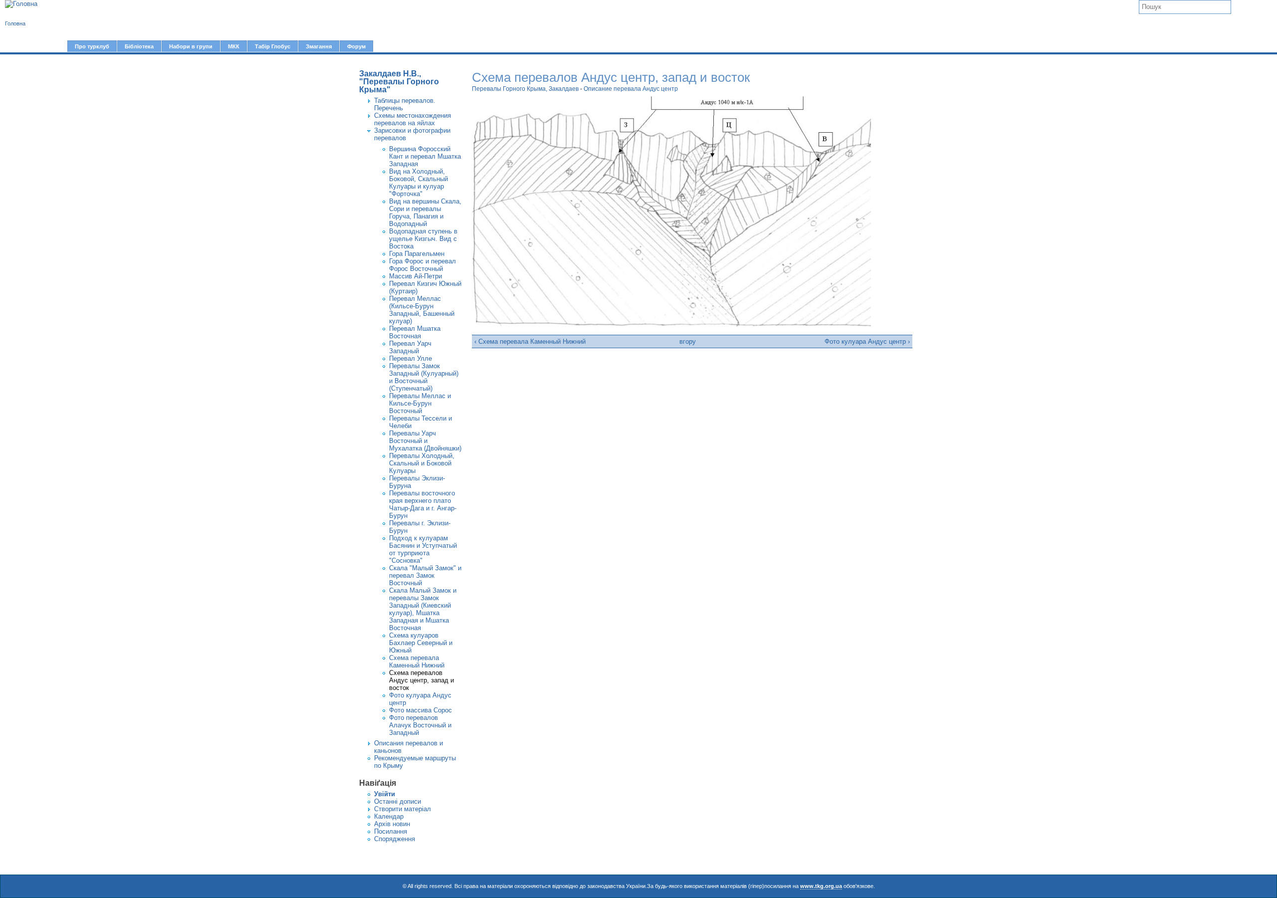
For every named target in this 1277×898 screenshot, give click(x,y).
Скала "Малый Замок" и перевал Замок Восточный (425, 575)
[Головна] (21, 4)
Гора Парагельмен (416, 253)
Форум (356, 46)
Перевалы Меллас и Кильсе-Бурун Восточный (420, 403)
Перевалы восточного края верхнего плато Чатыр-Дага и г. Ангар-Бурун (422, 504)
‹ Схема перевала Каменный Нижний (530, 341)
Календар (389, 816)
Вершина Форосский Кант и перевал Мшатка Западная (425, 156)
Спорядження (394, 839)
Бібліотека (139, 46)
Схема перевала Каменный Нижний (416, 661)
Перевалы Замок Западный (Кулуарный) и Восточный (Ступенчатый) (423, 377)
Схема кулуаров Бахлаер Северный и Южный (420, 643)
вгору (687, 341)
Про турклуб (92, 46)
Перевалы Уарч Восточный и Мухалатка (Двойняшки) (425, 441)
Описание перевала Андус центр (631, 88)
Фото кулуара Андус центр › (867, 341)
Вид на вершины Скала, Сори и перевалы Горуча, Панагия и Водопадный (425, 212)
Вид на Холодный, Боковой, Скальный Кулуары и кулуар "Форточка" (418, 183)
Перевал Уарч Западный (410, 347)
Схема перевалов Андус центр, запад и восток (421, 680)
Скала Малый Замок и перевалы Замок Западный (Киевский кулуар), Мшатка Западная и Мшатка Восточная (422, 609)
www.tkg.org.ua (821, 886)
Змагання (319, 46)
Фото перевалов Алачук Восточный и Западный (420, 725)
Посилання (390, 831)
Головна (15, 23)
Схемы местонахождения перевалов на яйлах (412, 119)
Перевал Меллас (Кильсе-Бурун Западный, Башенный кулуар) (421, 310)
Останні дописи (397, 801)
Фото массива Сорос (420, 710)
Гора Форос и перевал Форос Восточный (422, 264)
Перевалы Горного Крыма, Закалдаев (525, 88)
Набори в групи (191, 46)
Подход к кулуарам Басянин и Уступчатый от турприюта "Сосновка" (423, 549)
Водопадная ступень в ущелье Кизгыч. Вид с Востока (423, 238)
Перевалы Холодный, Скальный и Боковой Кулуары (421, 463)
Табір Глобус (272, 46)
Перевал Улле (410, 358)
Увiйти (384, 794)
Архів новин (392, 824)
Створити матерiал (402, 809)
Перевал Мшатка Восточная (414, 332)
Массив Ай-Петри (415, 276)
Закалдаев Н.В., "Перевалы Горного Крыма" (399, 81)
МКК (233, 46)
